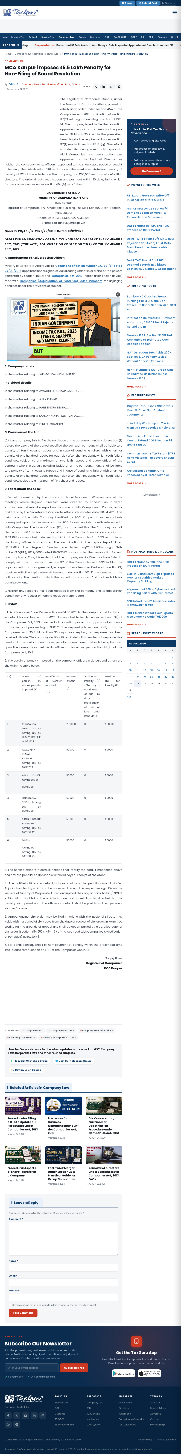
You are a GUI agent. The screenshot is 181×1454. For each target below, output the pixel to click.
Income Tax (17, 37)
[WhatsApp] (8, 1424)
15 (166, 670)
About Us (155, 1402)
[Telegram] (16, 1424)
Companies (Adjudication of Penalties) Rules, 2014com (61, 281)
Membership (157, 1424)
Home (5, 37)
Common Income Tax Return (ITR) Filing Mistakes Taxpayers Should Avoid (151, 458)
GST (106, 37)
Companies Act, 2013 (67, 276)
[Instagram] (42, 1415)
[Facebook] (8, 1415)
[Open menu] (174, 13)
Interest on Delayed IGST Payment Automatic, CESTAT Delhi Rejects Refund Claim (151, 322)
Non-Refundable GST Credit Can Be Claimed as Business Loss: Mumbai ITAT (150, 374)
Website (14, 1290)
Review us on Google (28, 1070)
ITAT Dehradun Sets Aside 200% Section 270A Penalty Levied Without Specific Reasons (149, 357)
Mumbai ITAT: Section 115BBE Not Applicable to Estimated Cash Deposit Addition (149, 339)
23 (172, 676)
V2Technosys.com (71, 1439)
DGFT (134, 37)
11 (137, 670)
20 (151, 676)
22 (165, 676)
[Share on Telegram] (119, 87)
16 (173, 670)
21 (158, 676)
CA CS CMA (119, 37)
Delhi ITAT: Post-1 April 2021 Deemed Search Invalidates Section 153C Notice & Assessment (151, 265)
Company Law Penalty (22, 1037)
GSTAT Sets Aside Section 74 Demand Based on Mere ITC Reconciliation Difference (147, 213)
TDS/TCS (60, 1419)
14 (158, 670)
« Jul (129, 696)
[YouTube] (25, 1415)
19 (144, 676)
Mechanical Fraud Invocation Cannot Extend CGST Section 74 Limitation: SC (149, 440)
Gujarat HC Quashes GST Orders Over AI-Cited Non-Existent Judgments (150, 410)
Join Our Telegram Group (75, 1061)
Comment (16, 1219)
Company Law (67, 37)
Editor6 (13, 84)
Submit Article (158, 1408)
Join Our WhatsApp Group (31, 1061)
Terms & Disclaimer (166, 1439)
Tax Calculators (127, 1424)
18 (137, 676)
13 (151, 670)
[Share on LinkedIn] (103, 87)
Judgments (125, 1413)
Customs (95, 37)
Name (13, 1261)
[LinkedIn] (34, 1415)
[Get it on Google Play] (124, 1373)
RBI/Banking (93, 1413)
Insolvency (93, 1419)
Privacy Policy (145, 1439)
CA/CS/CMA (94, 1424)
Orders (75, 84)
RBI (143, 37)
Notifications (125, 1402)
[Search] (177, 37)
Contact (154, 1419)
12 (145, 670)
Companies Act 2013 (62, 1030)
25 (137, 683)
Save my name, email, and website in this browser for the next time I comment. (54, 1305)
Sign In (168, 3)
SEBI (151, 37)
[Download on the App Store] (149, 1373)
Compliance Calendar (131, 1419)
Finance (162, 37)
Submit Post (149, 3)
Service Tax (47, 37)
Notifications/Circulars (47, 53)
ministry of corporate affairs (59, 1037)
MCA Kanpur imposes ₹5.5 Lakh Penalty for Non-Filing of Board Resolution (58, 70)
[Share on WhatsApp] (111, 87)
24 (130, 683)
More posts (135, 277)
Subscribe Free (74, 1368)
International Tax (64, 1424)
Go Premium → (152, 171)
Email (13, 1275)
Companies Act (33, 1030)
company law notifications (97, 1030)
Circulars (123, 1408)
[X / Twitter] (16, 1415)
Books (129, 3)
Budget (33, 37)
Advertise (155, 1413)
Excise (82, 37)
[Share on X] (96, 87)
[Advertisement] (31, 132)
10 (130, 670)
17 (130, 676)
